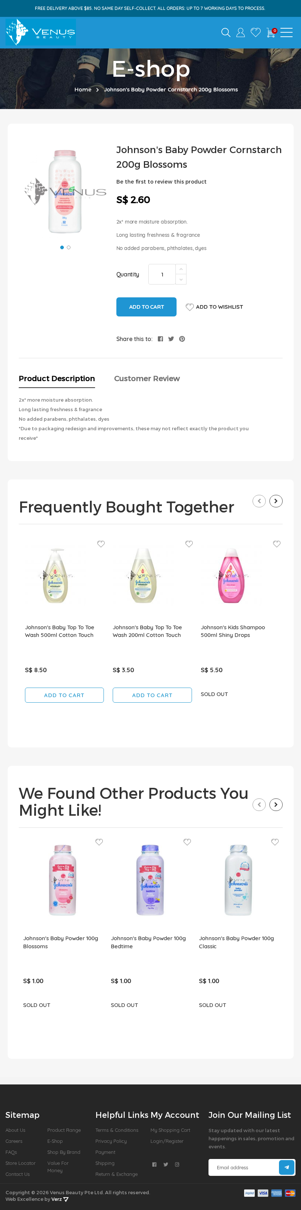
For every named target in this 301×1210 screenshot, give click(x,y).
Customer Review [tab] (147, 378)
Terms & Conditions (116, 1130)
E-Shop (55, 1141)
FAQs (11, 1152)
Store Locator (21, 1163)
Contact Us (18, 1174)
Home (83, 89)
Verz (57, 1199)
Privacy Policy (111, 1141)
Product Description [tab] (57, 378)
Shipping (105, 1163)
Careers (14, 1141)
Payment (105, 1152)
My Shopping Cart (170, 1130)
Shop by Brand (63, 1152)
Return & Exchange (116, 1174)
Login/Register (167, 1141)
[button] (61, 246)
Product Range (64, 1130)
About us (15, 1130)
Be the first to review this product (161, 181)
